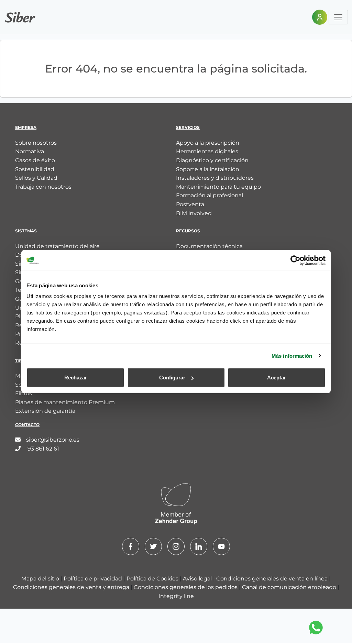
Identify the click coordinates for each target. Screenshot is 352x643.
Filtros (23, 393)
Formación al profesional (209, 195)
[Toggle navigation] (338, 17)
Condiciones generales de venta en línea (272, 578)
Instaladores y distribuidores (215, 178)
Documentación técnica (209, 246)
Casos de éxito (35, 160)
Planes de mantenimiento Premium (65, 402)
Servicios (188, 127)
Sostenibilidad (34, 169)
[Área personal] (319, 17)
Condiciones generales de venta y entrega (72, 587)
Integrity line (176, 596)
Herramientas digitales (207, 151)
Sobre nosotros (36, 143)
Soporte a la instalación (207, 169)
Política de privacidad (93, 578)
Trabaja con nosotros (43, 187)
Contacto (27, 424)
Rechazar (75, 377)
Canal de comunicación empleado (290, 587)
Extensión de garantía (45, 411)
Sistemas (26, 230)
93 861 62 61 (42, 448)
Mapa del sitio (40, 578)
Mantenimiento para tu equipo (218, 187)
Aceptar (276, 377)
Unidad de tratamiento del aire (57, 246)
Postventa (190, 204)
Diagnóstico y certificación (212, 160)
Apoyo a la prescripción (207, 143)
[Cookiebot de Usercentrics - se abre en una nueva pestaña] (295, 260)
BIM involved (194, 213)
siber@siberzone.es (52, 439)
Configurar (172, 377)
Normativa (29, 151)
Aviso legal (198, 578)
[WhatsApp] (316, 628)
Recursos (188, 230)
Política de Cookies (153, 578)
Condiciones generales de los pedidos (186, 587)
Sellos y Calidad (36, 178)
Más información (292, 355)
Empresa (25, 127)
